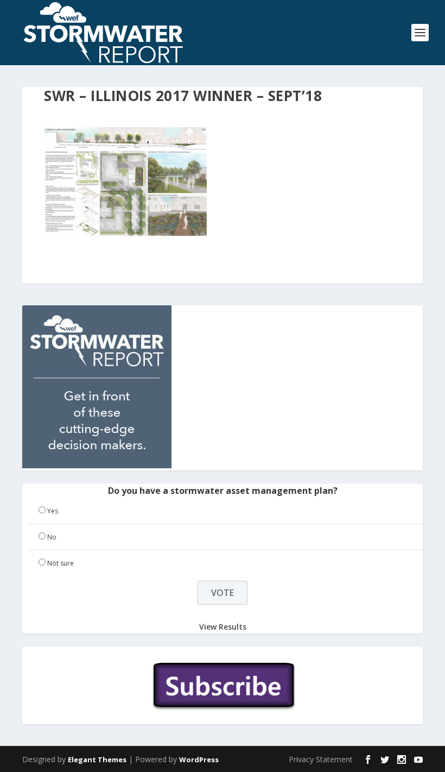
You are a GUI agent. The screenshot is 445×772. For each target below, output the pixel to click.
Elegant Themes (97, 759)
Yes (52, 511)
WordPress (199, 759)
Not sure (60, 563)
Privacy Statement (321, 759)
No (51, 537)
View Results (222, 626)
